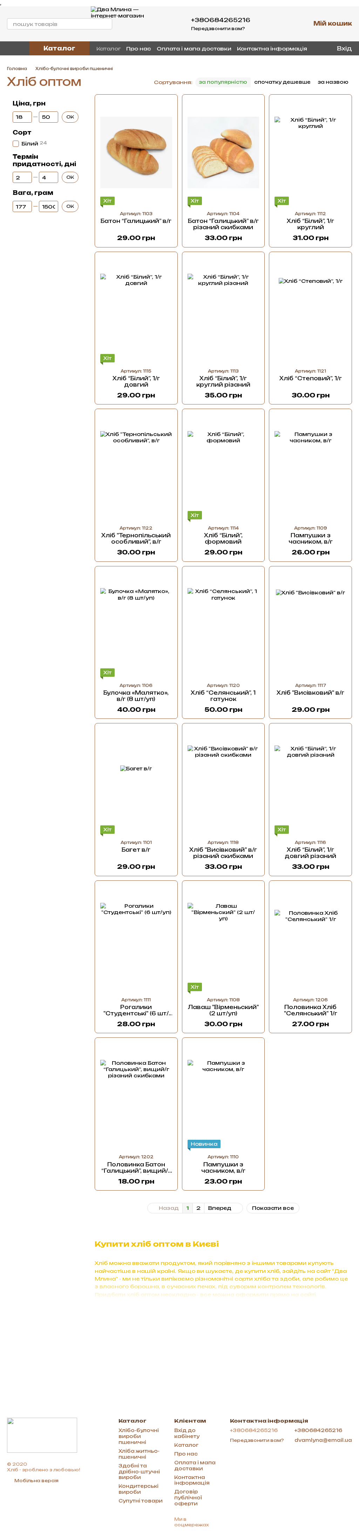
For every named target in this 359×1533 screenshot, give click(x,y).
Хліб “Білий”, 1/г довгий (136, 381)
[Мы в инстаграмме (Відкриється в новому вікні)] (18, 48)
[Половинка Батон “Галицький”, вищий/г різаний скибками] (136, 1095)
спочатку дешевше (282, 82)
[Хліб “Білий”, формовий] (223, 466)
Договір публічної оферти (188, 1497)
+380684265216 (220, 19)
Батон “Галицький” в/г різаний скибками (223, 224)
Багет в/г (136, 849)
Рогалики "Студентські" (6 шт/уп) (136, 1013)
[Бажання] (268, 23)
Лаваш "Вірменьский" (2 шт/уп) (223, 1010)
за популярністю (223, 82)
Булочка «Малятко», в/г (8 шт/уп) (136, 695)
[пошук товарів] (106, 23)
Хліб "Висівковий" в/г (310, 692)
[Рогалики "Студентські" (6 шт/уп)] (136, 938)
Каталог (108, 49)
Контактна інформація (272, 49)
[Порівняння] (286, 23)
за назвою (333, 82)
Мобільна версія (36, 1480)
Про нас (138, 49)
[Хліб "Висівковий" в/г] (310, 624)
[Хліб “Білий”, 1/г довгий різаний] (310, 781)
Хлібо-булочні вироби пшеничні (138, 1436)
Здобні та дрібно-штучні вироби (139, 1471)
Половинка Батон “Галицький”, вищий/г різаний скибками (136, 1170)
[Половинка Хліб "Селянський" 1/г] (310, 938)
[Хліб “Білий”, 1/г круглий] (310, 152)
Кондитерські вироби (138, 1489)
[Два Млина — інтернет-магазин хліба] (42, 1434)
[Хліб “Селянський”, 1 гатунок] (223, 624)
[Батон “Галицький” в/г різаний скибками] (223, 152)
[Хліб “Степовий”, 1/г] (310, 309)
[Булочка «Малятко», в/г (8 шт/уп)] (136, 624)
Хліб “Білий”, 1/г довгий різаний (310, 852)
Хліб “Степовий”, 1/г (310, 378)
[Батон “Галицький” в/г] (136, 152)
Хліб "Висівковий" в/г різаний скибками (223, 852)
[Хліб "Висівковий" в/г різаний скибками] (223, 781)
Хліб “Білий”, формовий (223, 538)
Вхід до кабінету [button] (186, 1433)
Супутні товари (140, 1501)
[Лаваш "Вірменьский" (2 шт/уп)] (223, 938)
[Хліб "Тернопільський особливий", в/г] (136, 466)
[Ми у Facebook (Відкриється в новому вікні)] (10, 48)
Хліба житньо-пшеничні (139, 1454)
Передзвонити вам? (218, 28)
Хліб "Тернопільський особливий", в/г (136, 538)
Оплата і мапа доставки (194, 49)
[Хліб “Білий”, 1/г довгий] (136, 309)
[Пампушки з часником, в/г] (310, 466)
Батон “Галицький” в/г (136, 221)
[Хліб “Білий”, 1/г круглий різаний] (223, 309)
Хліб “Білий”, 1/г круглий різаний (223, 381)
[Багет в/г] (136, 781)
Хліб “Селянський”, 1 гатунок (223, 695)
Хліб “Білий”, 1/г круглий (310, 224)
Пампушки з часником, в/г (311, 538)
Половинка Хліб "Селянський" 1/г (310, 1010)
